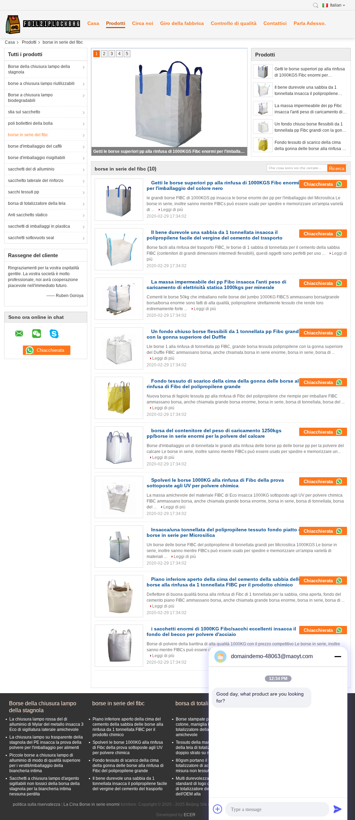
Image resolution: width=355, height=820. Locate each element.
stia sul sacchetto (24, 112)
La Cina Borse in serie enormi (91, 804)
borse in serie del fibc (28, 134)
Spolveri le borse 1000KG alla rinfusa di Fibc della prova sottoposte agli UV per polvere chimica (215, 482)
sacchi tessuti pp (23, 192)
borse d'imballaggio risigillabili (36, 157)
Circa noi (142, 23)
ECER (190, 814)
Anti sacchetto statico (27, 214)
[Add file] (218, 809)
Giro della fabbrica (182, 23)
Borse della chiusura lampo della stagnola (39, 69)
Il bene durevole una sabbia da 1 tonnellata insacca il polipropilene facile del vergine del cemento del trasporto (306, 91)
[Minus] (338, 656)
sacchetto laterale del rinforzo (35, 180)
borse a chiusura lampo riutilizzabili (41, 83)
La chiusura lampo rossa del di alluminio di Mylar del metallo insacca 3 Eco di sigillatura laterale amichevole (46, 724)
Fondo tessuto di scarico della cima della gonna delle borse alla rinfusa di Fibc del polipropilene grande (310, 146)
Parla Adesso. (310, 23)
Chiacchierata (319, 184)
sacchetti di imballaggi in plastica (39, 226)
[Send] (337, 809)
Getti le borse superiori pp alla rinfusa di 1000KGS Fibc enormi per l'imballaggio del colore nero (169, 151)
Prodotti (115, 23)
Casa (93, 23)
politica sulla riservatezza (36, 804)
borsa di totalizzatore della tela (37, 203)
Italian (335, 5)
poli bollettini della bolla (30, 123)
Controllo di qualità (234, 23)
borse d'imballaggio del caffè (35, 146)
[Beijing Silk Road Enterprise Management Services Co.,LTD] (42, 24)
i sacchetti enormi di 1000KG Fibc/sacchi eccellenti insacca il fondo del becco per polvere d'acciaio (221, 631)
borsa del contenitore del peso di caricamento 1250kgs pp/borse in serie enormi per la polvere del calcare (214, 433)
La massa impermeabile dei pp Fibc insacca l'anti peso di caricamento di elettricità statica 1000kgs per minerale (311, 109)
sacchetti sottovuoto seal (31, 237)
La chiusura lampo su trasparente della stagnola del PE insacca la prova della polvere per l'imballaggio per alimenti (46, 742)
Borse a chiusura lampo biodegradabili (30, 98)
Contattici (275, 23)
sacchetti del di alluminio (31, 169)
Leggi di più (172, 209)
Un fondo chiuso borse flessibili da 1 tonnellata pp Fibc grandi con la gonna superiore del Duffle (311, 127)
